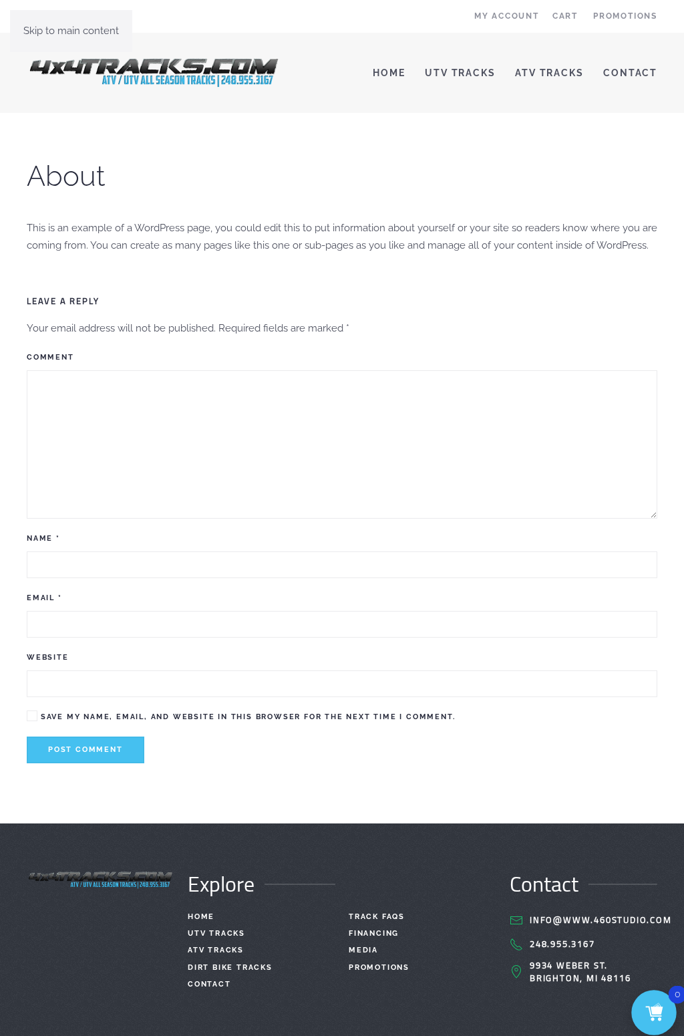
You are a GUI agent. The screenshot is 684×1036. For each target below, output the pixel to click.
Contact (630, 73)
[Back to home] (154, 73)
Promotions (625, 16)
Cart (565, 16)
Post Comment (85, 749)
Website (48, 657)
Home (389, 73)
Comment (50, 357)
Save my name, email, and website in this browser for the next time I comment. (246, 717)
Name (43, 538)
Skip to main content (71, 31)
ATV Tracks (549, 73)
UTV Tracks (460, 73)
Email (44, 598)
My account (506, 16)
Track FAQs (377, 916)
